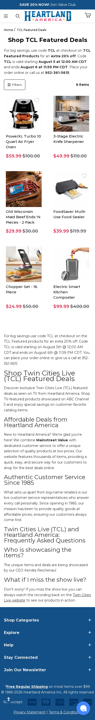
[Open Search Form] (18, 16)
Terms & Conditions (65, 712)
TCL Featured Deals (31, 30)
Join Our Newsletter (25, 670)
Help (8, 645)
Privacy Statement (29, 712)
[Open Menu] (6, 16)
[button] (24, 156)
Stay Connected (21, 657)
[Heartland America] (47, 15)
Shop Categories (21, 620)
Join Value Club (63, 4)
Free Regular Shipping (27, 686)
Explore (11, 632)
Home (8, 30)
